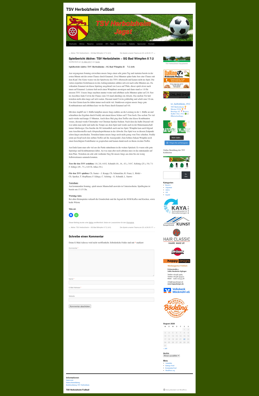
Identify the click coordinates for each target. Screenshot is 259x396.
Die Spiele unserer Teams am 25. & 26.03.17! (137, 53)
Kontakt (151, 44)
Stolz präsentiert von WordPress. (176, 390)
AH (166, 192)
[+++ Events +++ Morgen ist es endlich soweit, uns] (183, 126)
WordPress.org (170, 370)
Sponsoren (141, 44)
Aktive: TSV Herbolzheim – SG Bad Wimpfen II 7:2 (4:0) (90, 53)
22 (184, 339)
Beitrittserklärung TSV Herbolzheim (77, 385)
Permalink (130, 222)
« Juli (165, 348)
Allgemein (168, 187)
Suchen (185, 175)
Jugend (167, 195)
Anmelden (168, 363)
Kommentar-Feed (170, 368)
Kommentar (73, 248)
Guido (97, 62)
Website (72, 296)
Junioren (99, 44)
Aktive (81, 44)
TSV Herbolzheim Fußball (90, 9)
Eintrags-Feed (169, 365)
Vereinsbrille (121, 44)
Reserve (90, 44)
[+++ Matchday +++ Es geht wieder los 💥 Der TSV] (169, 126)
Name (71, 279)
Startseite (73, 44)
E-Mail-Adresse (75, 287)
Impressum (69, 380)
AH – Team (109, 44)
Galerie (132, 44)
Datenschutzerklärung (73, 382)
